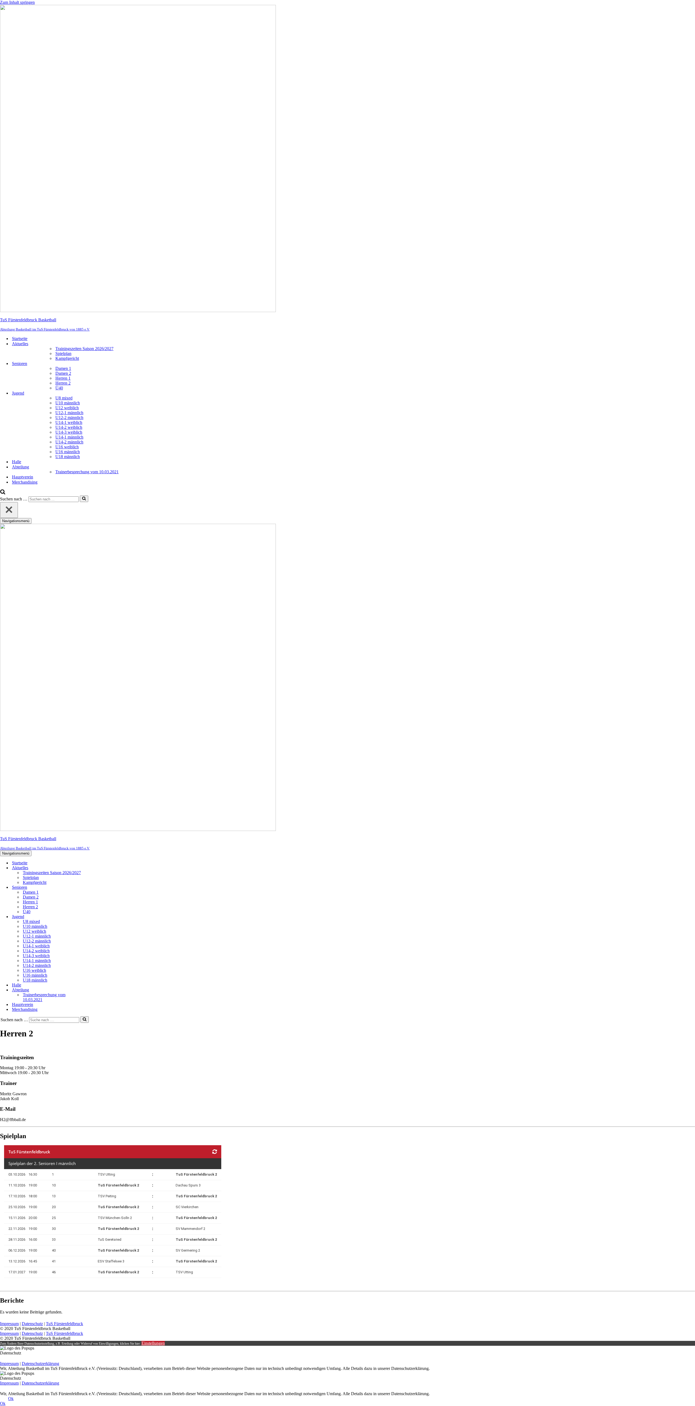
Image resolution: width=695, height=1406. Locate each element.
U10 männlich (67, 403)
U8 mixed (63, 398)
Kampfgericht (67, 358)
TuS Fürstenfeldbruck (64, 1323)
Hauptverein (22, 477)
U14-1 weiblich (68, 422)
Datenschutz (32, 1323)
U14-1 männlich (69, 437)
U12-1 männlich (69, 412)
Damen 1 (63, 368)
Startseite (19, 338)
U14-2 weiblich (68, 427)
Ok (11, 1398)
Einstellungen (153, 1343)
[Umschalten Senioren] (95, 887)
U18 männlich (67, 456)
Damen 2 (63, 373)
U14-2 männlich (69, 442)
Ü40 (59, 388)
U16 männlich (67, 451)
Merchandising (24, 482)
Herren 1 (63, 378)
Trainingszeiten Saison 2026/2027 (84, 348)
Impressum (9, 1323)
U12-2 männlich (69, 417)
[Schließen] (9, 510)
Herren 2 (63, 383)
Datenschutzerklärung (40, 1363)
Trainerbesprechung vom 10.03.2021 (87, 471)
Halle (16, 461)
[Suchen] (2, 493)
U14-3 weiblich (68, 432)
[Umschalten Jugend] (95, 917)
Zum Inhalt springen (17, 2)
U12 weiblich (67, 407)
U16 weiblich (67, 447)
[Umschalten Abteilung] (95, 990)
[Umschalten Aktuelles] (95, 868)
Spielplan (63, 353)
